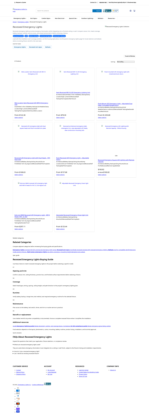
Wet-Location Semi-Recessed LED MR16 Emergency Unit (31, 104)
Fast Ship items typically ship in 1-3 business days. (122, 2)
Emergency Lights (23, 22)
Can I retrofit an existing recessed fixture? (26, 353)
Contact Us (93, 2)
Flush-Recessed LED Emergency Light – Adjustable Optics (72, 159)
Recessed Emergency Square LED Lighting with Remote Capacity (116, 161)
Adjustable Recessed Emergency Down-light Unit (72, 215)
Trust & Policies (130, 56)
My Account (51, 370)
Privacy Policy (83, 374)
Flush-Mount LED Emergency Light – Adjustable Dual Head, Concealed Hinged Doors (115, 104)
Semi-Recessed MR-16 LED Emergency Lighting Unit (73, 92)
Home (14, 22)
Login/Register (52, 372)
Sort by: (113, 62)
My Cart (50, 374)
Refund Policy (20, 372)
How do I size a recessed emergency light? (26, 351)
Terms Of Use (83, 376)
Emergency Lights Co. (24, 385)
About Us (113, 370)
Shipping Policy (20, 374)
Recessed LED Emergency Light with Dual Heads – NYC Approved (32, 159)
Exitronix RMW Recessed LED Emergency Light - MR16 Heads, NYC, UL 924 (32, 216)
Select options (19, 117)
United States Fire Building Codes (89, 372)
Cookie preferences (37, 385)
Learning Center (83, 370)
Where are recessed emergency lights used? (27, 344)
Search (98, 11)
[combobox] (69, 11)
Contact (18, 370)
